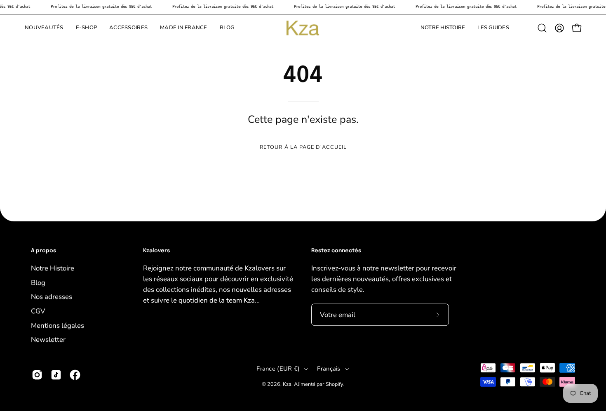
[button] (86, 28)
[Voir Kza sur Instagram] (37, 375)
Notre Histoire (52, 268)
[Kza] (303, 28)
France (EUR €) (278, 368)
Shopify (334, 384)
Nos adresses (51, 296)
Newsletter (48, 339)
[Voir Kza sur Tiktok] (56, 375)
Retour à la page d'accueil (303, 147)
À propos (43, 251)
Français (328, 368)
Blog (38, 282)
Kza (287, 384)
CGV (38, 311)
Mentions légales (57, 325)
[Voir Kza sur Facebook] (75, 375)
